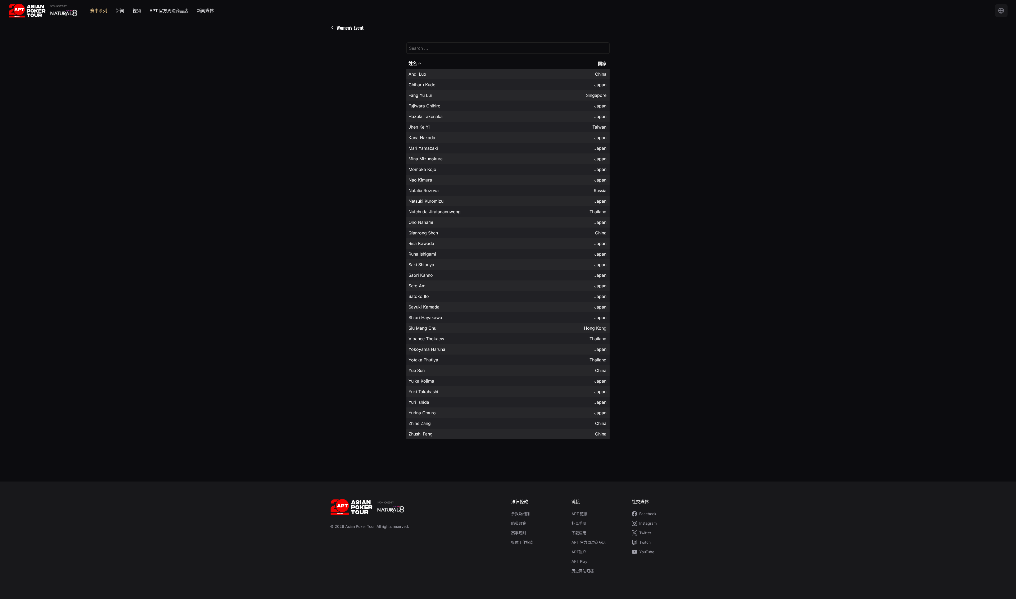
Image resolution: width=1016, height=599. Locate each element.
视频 (137, 10)
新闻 (120, 10)
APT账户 (579, 552)
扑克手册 (579, 523)
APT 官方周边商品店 (168, 10)
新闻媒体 (205, 10)
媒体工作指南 (522, 542)
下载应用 (579, 532)
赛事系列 (98, 10)
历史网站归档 (583, 571)
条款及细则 (520, 513)
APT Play (579, 561)
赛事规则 (518, 532)
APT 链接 (579, 513)
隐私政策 (518, 523)
